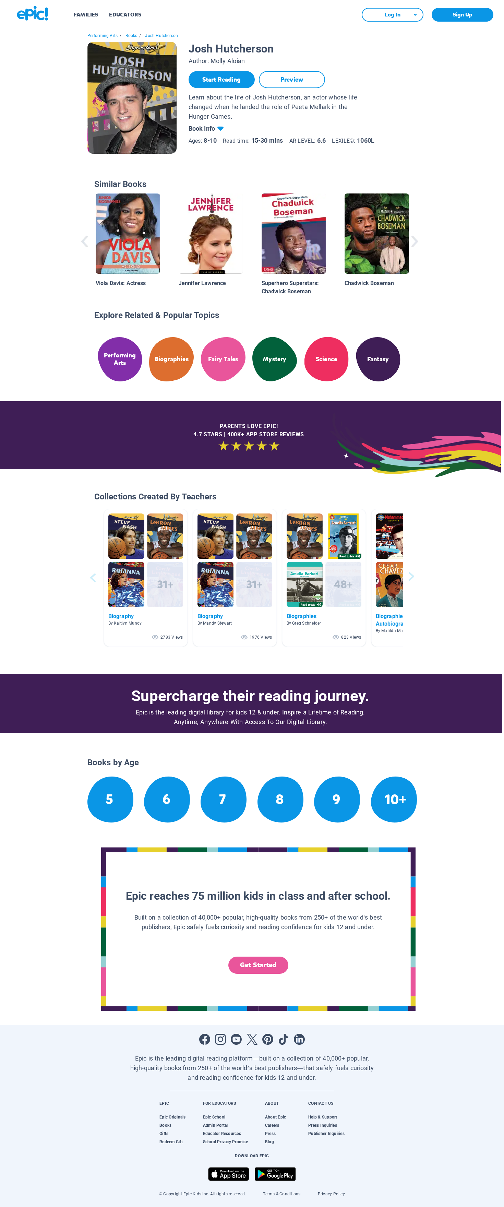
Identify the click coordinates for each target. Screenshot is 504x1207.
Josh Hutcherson (161, 35)
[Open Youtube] (236, 1039)
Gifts (163, 1133)
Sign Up (462, 14)
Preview (291, 79)
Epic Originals (172, 1117)
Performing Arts (102, 35)
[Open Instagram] (220, 1039)
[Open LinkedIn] (299, 1039)
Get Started (258, 965)
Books (131, 35)
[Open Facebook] (204, 1039)
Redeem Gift (171, 1141)
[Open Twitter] (252, 1039)
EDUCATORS (125, 14)
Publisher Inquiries (326, 1133)
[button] (146, 578)
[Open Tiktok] (283, 1039)
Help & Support (322, 1117)
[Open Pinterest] (267, 1039)
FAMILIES (86, 14)
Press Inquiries (322, 1125)
